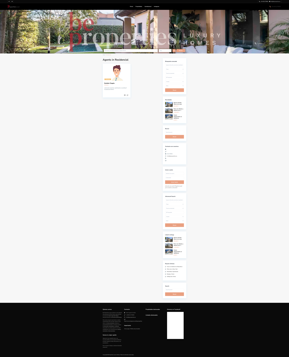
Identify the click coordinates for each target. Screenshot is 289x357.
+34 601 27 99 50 (130, 315)
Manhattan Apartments (172, 271)
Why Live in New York (172, 269)
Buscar (174, 90)
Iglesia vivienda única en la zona (178, 103)
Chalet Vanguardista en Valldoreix (178, 116)
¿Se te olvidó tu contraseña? (171, 187)
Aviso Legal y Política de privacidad (132, 328)
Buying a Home (170, 274)
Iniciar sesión (174, 182)
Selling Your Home (171, 276)
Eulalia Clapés (109, 83)
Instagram (156, 6)
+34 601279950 (276, 6)
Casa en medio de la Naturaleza (174, 266)
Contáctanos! (148, 6)
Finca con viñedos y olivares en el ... (178, 109)
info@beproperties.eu (172, 156)
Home (131, 6)
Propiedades (139, 6)
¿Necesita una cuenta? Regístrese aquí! (173, 186)
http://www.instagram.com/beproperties (133, 321)
